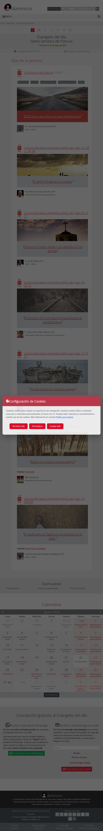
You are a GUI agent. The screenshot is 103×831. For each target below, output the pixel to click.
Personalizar (37, 426)
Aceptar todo (55, 426)
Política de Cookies (64, 417)
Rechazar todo (19, 426)
